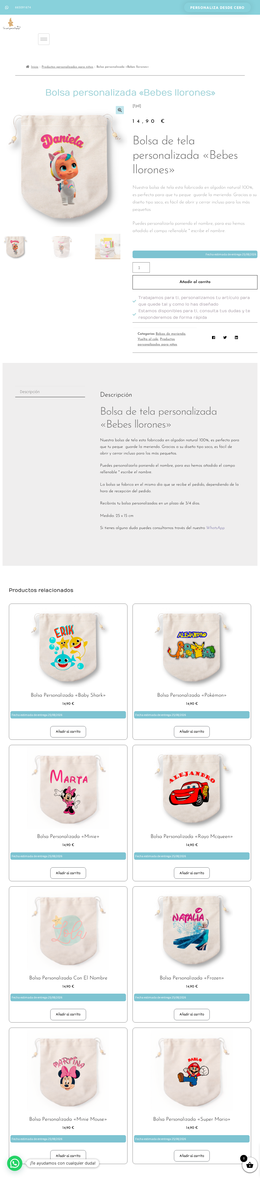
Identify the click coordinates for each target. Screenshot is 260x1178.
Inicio (34, 66)
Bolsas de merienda (170, 334)
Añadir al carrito (195, 282)
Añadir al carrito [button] (68, 732)
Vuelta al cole (148, 339)
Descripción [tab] (30, 391)
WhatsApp (215, 528)
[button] (120, 110)
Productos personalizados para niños (67, 66)
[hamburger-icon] (44, 39)
